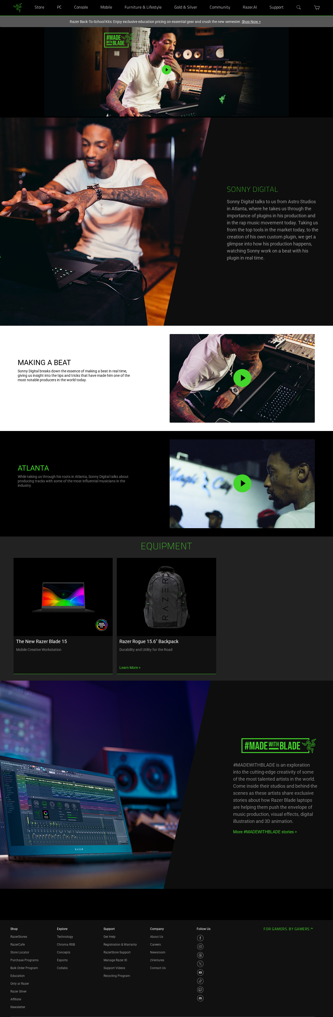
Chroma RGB (66, 944)
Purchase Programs (24, 960)
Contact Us (158, 968)
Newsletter (17, 1007)
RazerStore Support (117, 952)
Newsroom (157, 952)
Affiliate (15, 999)
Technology (65, 937)
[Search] (299, 7)
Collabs (62, 968)
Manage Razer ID (115, 960)
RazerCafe (17, 944)
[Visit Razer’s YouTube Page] (200, 972)
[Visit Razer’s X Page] (200, 963)
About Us (156, 937)
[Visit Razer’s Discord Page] (200, 998)
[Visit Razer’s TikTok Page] (200, 981)
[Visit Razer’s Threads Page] (200, 955)
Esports (62, 960)
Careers (155, 944)
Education (17, 976)
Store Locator (19, 952)
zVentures (157, 960)
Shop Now (251, 22)
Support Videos (114, 968)
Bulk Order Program (24, 968)
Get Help (110, 937)
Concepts (63, 952)
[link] (17, 7)
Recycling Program (117, 976)
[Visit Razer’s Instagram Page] (200, 946)
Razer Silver (18, 991)
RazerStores (18, 937)
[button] (317, 7)
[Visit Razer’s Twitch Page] (200, 989)
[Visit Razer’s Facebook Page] (200, 938)
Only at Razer (19, 983)
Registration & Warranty (120, 944)
